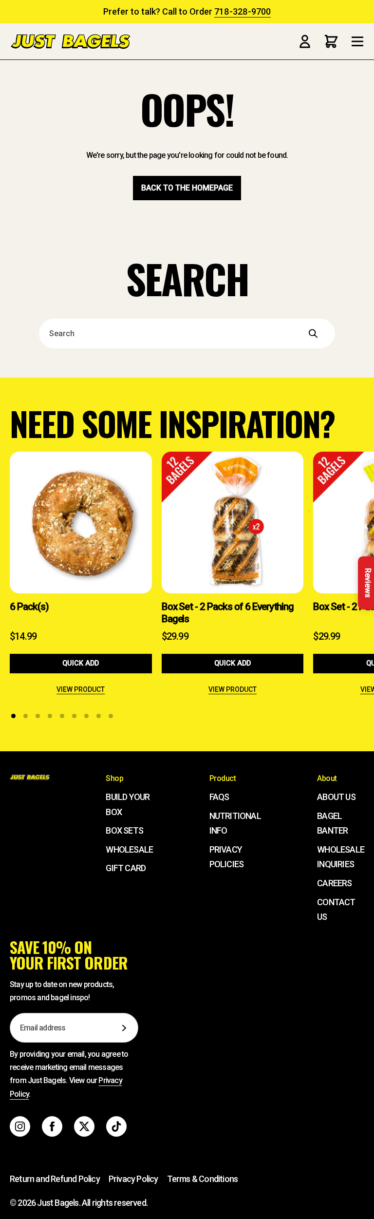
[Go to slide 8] (99, 716)
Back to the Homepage (187, 187)
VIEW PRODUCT (80, 689)
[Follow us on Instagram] (20, 1126)
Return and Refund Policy (55, 1179)
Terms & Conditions (202, 1179)
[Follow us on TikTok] (116, 1126)
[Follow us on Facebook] (52, 1126)
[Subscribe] (124, 1027)
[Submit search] (326, 333)
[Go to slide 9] (111, 716)
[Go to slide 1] (13, 716)
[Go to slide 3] (38, 716)
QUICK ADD (80, 663)
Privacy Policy (133, 1179)
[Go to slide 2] (25, 716)
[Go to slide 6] (74, 716)
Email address (43, 1028)
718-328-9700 (242, 11)
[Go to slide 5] (62, 716)
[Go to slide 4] (50, 716)
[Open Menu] (357, 41)
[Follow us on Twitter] (84, 1126)
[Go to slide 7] (86, 716)
